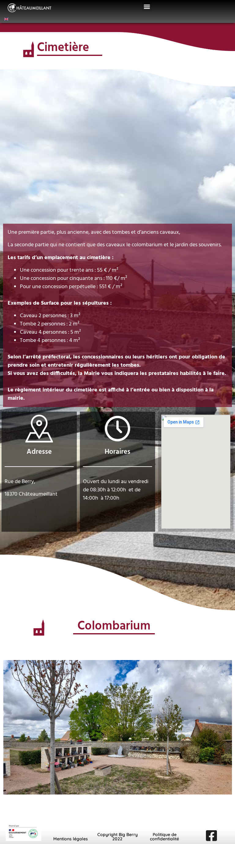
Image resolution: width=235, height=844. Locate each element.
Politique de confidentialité (164, 837)
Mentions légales (70, 839)
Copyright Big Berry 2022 (117, 837)
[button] (147, 6)
